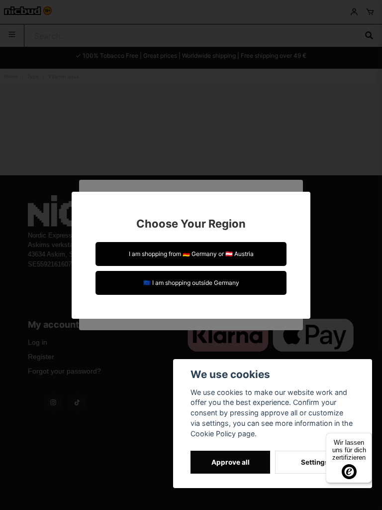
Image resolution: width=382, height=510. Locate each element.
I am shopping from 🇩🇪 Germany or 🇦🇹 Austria (191, 253)
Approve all (230, 462)
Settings (315, 462)
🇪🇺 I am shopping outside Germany (191, 282)
